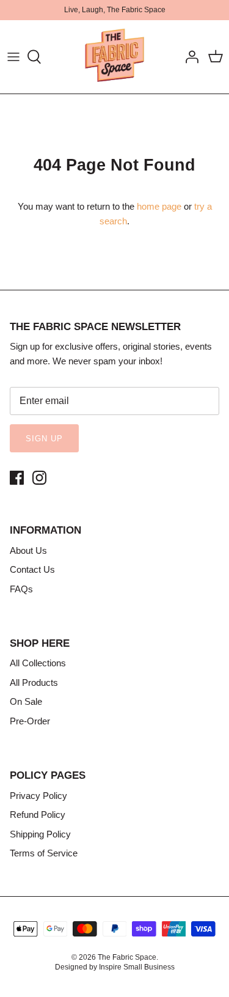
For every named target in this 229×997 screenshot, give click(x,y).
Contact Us (32, 569)
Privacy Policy (38, 795)
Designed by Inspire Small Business (115, 967)
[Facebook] (17, 478)
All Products (34, 682)
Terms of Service (44, 853)
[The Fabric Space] (114, 56)
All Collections (38, 663)
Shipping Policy (40, 834)
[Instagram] (39, 478)
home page (159, 206)
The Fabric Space (127, 957)
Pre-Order (30, 721)
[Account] (188, 56)
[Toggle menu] (13, 56)
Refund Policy (37, 814)
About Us (28, 550)
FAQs (21, 589)
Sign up (44, 438)
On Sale (26, 701)
